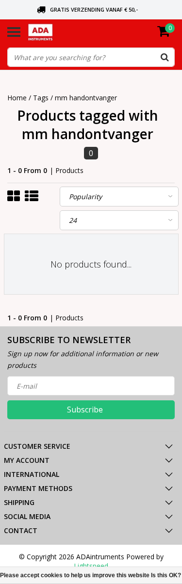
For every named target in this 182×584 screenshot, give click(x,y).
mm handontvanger (86, 97)
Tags (41, 97)
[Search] (164, 57)
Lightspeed (91, 565)
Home (17, 97)
